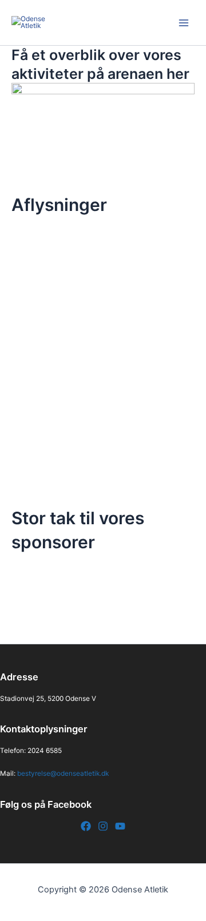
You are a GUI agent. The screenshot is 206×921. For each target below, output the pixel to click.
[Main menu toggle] (184, 23)
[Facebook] (86, 826)
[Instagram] (103, 826)
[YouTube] (120, 826)
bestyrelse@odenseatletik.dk (63, 774)
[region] (103, 599)
